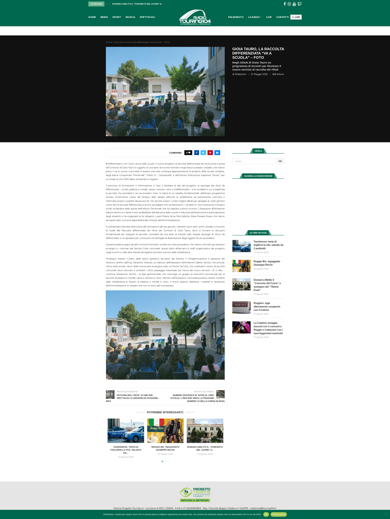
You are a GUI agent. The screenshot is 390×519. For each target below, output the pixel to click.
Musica (130, 17)
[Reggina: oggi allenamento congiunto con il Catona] (241, 307)
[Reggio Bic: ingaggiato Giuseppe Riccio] (165, 500)
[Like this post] (189, 152)
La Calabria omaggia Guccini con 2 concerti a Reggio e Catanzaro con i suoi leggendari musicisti (268, 328)
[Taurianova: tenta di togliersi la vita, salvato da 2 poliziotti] (126, 500)
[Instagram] (289, 4)
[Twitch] (300, 4)
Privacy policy (278, 514)
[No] (386, 514)
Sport (116, 17)
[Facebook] (285, 4)
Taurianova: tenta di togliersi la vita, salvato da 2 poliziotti (268, 245)
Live (269, 17)
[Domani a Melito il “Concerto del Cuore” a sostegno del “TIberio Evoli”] (205, 500)
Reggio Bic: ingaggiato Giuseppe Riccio (267, 263)
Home (92, 17)
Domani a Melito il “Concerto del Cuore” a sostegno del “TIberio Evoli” (267, 285)
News (104, 17)
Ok (266, 514)
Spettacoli (147, 17)
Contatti (282, 17)
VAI (280, 161)
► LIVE (296, 17)
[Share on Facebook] (196, 152)
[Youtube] (294, 4)
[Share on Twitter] (203, 152)
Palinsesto (236, 17)
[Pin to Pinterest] (210, 152)
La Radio (254, 17)
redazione (240, 74)
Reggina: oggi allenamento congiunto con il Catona (142, 4)
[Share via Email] (217, 152)
